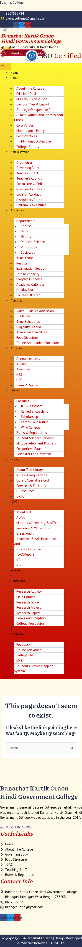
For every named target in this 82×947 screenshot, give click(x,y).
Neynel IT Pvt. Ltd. (51, 943)
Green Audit (25, 533)
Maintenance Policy (30, 131)
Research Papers (28, 613)
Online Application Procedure (37, 343)
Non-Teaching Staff (30, 189)
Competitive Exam (29, 449)
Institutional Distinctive (33, 141)
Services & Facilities (31, 486)
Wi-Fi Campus (30, 427)
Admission (17, 300)
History (26, 236)
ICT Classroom (31, 406)
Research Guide (27, 602)
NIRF (19, 565)
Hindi (24, 231)
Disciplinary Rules (29, 200)
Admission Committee (31, 332)
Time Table (24, 258)
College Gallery (27, 147)
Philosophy (29, 247)
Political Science (33, 242)
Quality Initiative (28, 549)
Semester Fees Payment (33, 454)
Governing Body (27, 168)
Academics (18, 210)
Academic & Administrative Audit (35, 541)
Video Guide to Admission (35, 311)
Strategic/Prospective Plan (35, 110)
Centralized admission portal (23, 53)
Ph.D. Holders (26, 597)
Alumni (21, 364)
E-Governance (17, 631)
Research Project (28, 607)
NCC (19, 380)
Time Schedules (28, 321)
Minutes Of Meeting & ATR (36, 523)
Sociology (28, 252)
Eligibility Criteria (28, 327)
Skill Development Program (36, 443)
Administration (20, 152)
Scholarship (29, 416)
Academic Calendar (30, 284)
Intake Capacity (27, 274)
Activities (16, 348)
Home (14, 73)
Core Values (25, 125)
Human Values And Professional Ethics (38, 117)
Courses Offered (28, 295)
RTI (19, 560)
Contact (16, 676)
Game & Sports (27, 385)
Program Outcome (29, 279)
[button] (5, 66)
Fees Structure (27, 337)
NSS (19, 374)
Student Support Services (35, 438)
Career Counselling (35, 422)
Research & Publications (17, 575)
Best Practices (26, 136)
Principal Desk (26, 93)
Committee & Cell (29, 184)
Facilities (22, 401)
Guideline (23, 316)
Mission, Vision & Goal (32, 99)
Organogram (25, 162)
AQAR (20, 517)
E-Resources (25, 491)
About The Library (29, 470)
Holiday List (24, 290)
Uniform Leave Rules (31, 205)
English (26, 226)
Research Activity (29, 591)
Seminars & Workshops (33, 528)
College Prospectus (30, 623)
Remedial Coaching (34, 411)
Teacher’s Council (29, 178)
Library (15, 459)
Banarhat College (12, 2)
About (14, 78)
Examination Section (31, 268)
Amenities (23, 369)
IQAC (14, 502)
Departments (26, 221)
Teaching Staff (27, 173)
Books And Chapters (31, 618)
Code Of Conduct (28, 194)
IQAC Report (25, 554)
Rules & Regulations (31, 432)
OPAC (20, 496)
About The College (30, 88)
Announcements (28, 358)
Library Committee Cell (32, 480)
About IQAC (24, 512)
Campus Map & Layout (32, 104)
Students (16, 390)
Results (22, 263)
